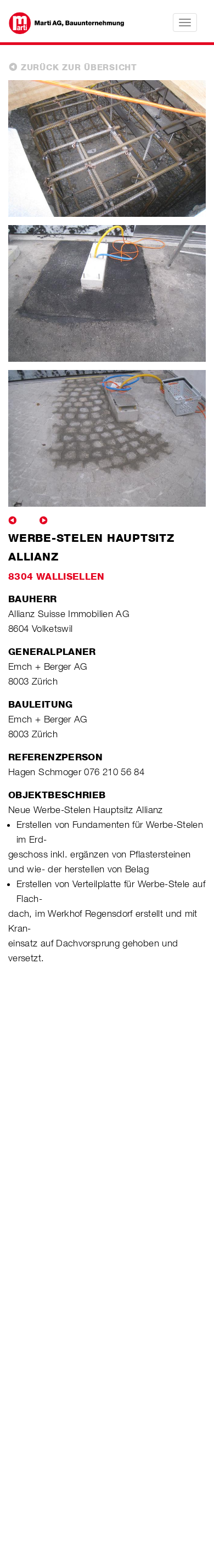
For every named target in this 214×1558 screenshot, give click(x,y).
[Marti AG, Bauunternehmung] (61, 22)
